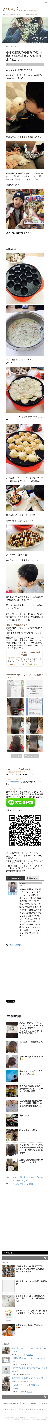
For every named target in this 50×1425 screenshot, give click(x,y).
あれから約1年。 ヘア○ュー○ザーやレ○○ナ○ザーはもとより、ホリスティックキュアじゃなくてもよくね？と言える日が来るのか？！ (31, 1028)
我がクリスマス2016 (28, 1130)
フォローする (32, 756)
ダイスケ (30, 1355)
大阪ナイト (24, 1115)
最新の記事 (33, 878)
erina (12, 945)
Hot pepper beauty (14, 782)
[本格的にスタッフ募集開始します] (15, 688)
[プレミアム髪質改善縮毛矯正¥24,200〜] (15, 725)
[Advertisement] (26, 974)
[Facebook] (12, 893)
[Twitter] (9, 893)
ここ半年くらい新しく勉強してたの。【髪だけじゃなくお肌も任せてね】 (31, 1298)
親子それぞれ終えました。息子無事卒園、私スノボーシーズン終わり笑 (31, 1088)
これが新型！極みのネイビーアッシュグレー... (29, 1378)
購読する (8, 1253)
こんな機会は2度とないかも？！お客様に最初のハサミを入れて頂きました (31, 1103)
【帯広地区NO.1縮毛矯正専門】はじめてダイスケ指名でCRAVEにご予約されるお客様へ (31, 1269)
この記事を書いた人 (16, 878)
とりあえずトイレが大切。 (24, 1184)
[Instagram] (15, 893)
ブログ (18, 945)
